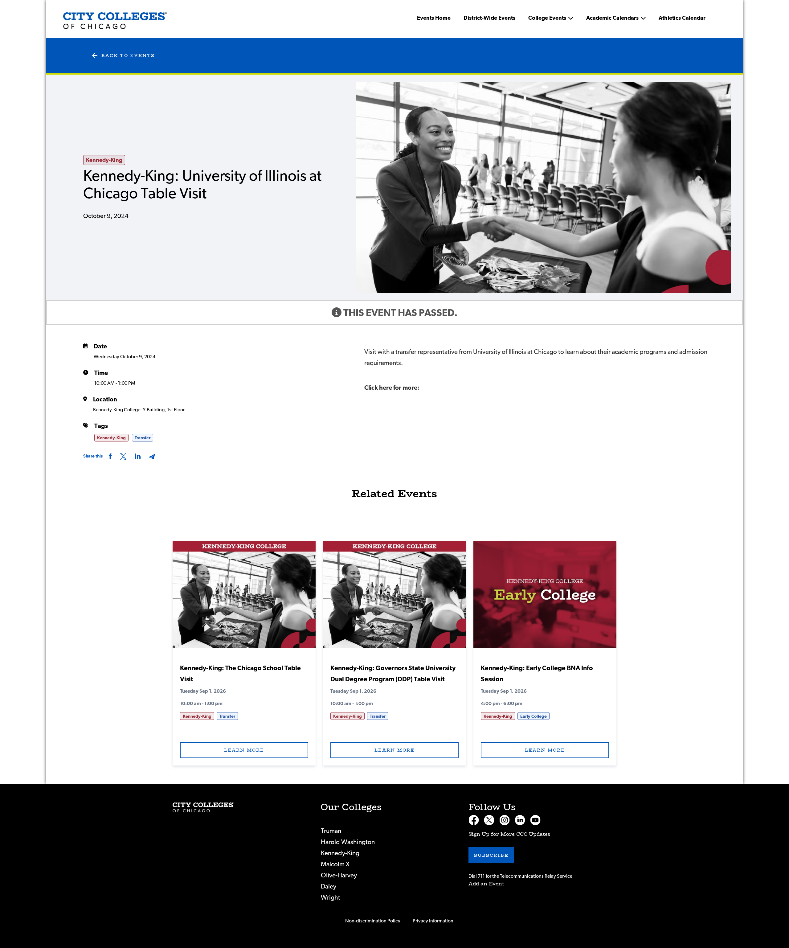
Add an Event (486, 884)
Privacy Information (433, 920)
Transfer (142, 438)
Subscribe (491, 855)
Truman (331, 831)
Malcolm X (335, 864)
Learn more (244, 750)
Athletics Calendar (682, 18)
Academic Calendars (612, 18)
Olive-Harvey (339, 875)
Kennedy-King (104, 160)
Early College (533, 716)
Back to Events (128, 55)
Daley (328, 886)
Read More (244, 598)
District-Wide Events (489, 18)
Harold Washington (348, 842)
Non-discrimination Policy (372, 920)
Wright (330, 897)
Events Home (434, 18)
